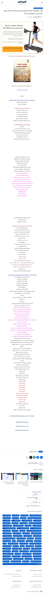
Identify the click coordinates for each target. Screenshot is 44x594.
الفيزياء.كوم (29, 591)
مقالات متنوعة (26, 533)
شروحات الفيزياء (7, 548)
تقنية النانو (23, 530)
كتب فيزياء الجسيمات (37, 548)
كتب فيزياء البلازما (7, 551)
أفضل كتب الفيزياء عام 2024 (37, 482)
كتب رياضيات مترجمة (7, 546)
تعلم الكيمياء (27, 548)
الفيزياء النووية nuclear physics (35, 523)
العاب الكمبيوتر (29, 558)
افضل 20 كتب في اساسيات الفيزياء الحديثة (12, 574)
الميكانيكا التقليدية (7, 533)
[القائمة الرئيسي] (42, 3)
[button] (37, 457)
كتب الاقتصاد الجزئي (16, 556)
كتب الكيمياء (16, 546)
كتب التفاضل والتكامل (37, 533)
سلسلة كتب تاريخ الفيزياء (36, 515)
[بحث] (2, 3)
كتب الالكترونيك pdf (8, 558)
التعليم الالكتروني (17, 533)
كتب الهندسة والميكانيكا (8, 553)
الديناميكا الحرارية (37, 528)
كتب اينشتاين (15, 551)
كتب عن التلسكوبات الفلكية (36, 551)
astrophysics (18, 553)
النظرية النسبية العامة (11, 528)
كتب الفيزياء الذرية (8, 525)
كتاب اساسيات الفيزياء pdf (22, 426)
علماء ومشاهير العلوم (21, 538)
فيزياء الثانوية (38, 520)
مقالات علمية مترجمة (28, 520)
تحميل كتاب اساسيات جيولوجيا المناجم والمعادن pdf (22, 416)
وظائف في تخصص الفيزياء (36, 561)
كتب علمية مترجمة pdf (38, 8)
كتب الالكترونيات (17, 520)
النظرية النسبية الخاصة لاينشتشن (34, 530)
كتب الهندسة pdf (7, 556)
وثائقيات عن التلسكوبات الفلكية (9, 538)
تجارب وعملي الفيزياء (25, 528)
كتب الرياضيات (25, 515)
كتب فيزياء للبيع (6, 561)
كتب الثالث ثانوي (26, 561)
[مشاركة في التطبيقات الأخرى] (27, 457)
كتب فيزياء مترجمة (37, 553)
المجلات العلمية (7, 530)
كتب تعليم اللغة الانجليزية (16, 561)
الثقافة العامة (16, 515)
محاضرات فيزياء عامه (24, 551)
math (5, 543)
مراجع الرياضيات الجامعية (15, 586)
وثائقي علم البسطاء (27, 553)
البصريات (22, 546)
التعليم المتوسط (38, 525)
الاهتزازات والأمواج (30, 546)
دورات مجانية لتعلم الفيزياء (36, 543)
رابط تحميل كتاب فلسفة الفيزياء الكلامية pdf (8, 483)
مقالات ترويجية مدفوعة (13, 543)
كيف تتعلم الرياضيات (16, 584)
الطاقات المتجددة (37, 535)
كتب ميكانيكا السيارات (19, 558)
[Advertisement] (22, 149)
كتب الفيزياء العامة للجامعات (36, 586)
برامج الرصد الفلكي (37, 556)
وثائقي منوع (29, 525)
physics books (38, 546)
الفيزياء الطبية (38, 538)
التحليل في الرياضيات (7, 535)
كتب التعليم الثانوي (28, 535)
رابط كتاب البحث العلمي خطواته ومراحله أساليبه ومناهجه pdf (23, 484)
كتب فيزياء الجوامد (24, 543)
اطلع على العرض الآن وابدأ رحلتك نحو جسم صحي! (13, 49)
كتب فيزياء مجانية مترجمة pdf (22, 430)
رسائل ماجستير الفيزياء (27, 556)
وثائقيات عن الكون (24, 523)
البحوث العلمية (15, 523)
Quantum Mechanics (17, 548)
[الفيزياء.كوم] (22, 3)
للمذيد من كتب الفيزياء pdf (22, 422)
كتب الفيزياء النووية (16, 576)
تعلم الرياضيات (38, 558)
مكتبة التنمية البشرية (18, 535)
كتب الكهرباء (7, 520)
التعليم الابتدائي (30, 538)
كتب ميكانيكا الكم (7, 523)
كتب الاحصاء (15, 530)
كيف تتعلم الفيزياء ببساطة (36, 576)
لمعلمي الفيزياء (7, 515)
